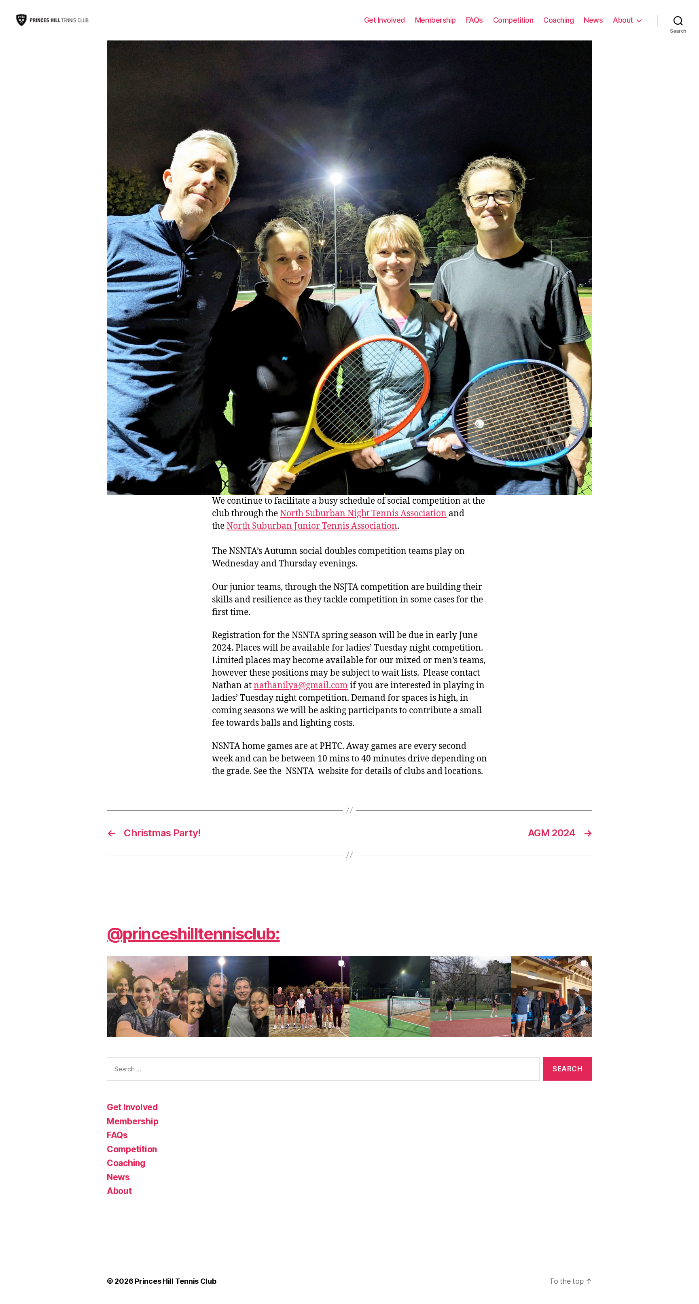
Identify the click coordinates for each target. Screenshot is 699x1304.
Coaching (558, 20)
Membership (435, 20)
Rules (126, 1218)
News (593, 20)
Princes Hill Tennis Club (175, 1281)
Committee (138, 1204)
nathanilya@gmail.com (301, 685)
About (623, 20)
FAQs (474, 20)
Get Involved (384, 20)
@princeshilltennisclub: (193, 934)
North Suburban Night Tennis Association (363, 513)
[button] (147, 996)
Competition (513, 20)
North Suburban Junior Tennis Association (312, 526)
